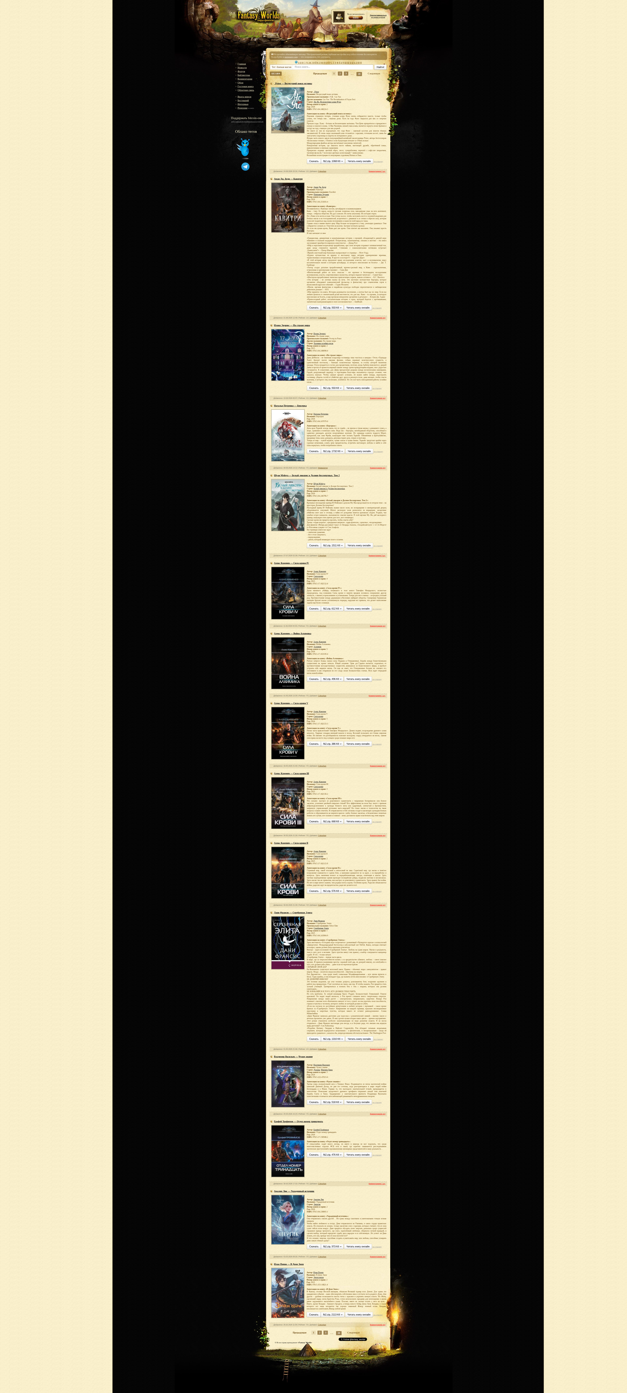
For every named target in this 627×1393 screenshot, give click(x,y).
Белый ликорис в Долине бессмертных (329, 488)
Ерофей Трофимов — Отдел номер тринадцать (298, 1121)
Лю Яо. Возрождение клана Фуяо (327, 102)
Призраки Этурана (321, 194)
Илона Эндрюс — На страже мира (292, 325)
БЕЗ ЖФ (276, 73)
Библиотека (244, 75)
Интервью (243, 104)
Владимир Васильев (322, 1065)
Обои (240, 82)
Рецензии (242, 108)
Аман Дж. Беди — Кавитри (288, 179)
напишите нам (291, 57)
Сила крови (318, 576)
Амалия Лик (319, 1199)
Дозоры (317, 1070)
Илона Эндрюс (320, 333)
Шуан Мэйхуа (319, 484)
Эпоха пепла (319, 1277)
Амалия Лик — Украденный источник (294, 1191)
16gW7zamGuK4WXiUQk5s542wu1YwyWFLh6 (247, 121)
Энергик (317, 1204)
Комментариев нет (378, 318)
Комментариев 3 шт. (377, 556)
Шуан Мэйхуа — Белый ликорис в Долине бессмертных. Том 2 (307, 475)
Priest (316, 92)
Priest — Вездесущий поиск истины (293, 83)
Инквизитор (323, 468)
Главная (242, 64)
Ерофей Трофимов (321, 1130)
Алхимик (317, 647)
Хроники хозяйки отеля (323, 343)
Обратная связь (246, 90)
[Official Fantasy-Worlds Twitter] (243, 159)
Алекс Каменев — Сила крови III (291, 773)
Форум (241, 71)
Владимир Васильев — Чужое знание (293, 1056)
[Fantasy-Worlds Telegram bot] (245, 170)
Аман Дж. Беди (320, 187)
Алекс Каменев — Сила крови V (291, 703)
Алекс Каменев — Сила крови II (291, 843)
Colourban (322, 171)
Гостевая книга (246, 86)
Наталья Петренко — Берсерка (290, 406)
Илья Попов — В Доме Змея (289, 1264)
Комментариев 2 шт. (377, 171)
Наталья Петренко (321, 414)
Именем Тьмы (327, 1070)
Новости (242, 67)
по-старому (378, 161)
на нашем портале (378, 16)
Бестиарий (243, 100)
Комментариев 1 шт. (377, 696)
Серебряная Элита (321, 928)
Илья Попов (318, 1272)
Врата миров (244, 96)
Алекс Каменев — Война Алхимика (292, 633)
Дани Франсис (319, 921)
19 (359, 74)
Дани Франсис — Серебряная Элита (293, 912)
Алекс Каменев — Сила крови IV (291, 563)
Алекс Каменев (320, 571)
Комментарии (245, 79)
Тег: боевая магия (281, 67)
